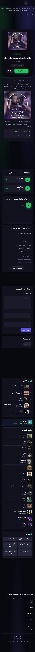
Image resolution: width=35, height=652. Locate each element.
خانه (32, 15)
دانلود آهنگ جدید (26, 81)
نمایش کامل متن (17, 268)
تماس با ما (30, 627)
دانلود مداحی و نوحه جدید (10, 545)
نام (30, 312)
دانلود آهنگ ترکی (25, 551)
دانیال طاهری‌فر (17, 639)
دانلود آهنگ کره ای (24, 544)
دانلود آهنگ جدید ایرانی (23, 15)
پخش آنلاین (20, 71)
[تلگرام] (31, 602)
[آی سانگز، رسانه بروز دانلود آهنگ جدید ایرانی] (31, 3)
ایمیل (29, 321)
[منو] (26, 3)
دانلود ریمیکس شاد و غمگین (10, 552)
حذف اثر (31, 630)
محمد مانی (27, 344)
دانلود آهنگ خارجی (10, 539)
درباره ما (31, 624)
